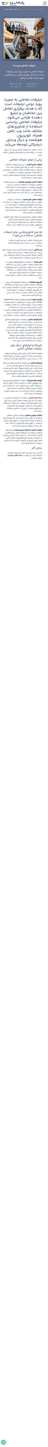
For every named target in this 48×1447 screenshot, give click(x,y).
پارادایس (42, 9)
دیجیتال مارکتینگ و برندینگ (29, 9)
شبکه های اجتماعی (35, 398)
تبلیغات (39, 150)
